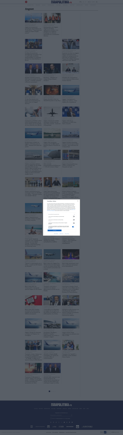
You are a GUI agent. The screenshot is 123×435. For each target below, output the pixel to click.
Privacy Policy (67, 233)
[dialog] (61, 217)
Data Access (61, 233)
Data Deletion (56, 233)
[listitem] (61, 214)
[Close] (78, 201)
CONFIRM (54, 230)
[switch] (73, 216)
